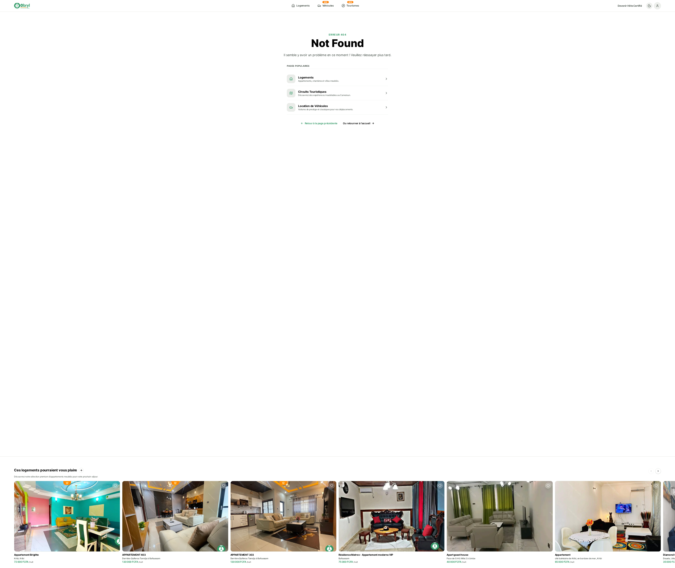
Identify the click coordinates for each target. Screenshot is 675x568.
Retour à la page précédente (321, 123)
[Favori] (115, 485)
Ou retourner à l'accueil (356, 123)
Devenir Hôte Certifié (630, 5)
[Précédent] (651, 471)
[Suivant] (658, 471)
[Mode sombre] (649, 6)
